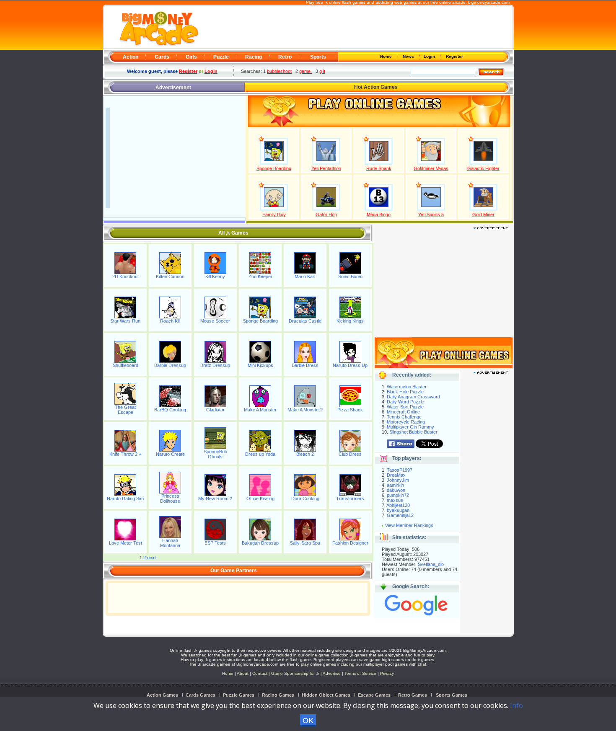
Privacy (387, 673)
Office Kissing (260, 498)
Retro (285, 57)
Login (429, 56)
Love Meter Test (125, 542)
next (151, 557)
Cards (162, 57)
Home (386, 56)
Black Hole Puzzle (405, 391)
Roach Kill (170, 320)
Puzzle (221, 57)
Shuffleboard (125, 365)
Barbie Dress (305, 365)
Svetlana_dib (431, 564)
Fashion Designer (350, 542)
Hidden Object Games (326, 694)
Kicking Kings (350, 320)
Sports (318, 57)
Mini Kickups (260, 365)
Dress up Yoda (260, 454)
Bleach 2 (305, 454)
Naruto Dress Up (350, 365)
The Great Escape (125, 410)
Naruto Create (170, 454)
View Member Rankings (409, 525)
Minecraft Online (403, 411)
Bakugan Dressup (260, 542)
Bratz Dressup (215, 365)
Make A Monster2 (305, 409)
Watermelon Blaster (407, 386)
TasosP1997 (399, 470)
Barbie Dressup (170, 365)
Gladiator (215, 409)
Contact (259, 673)
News (409, 56)
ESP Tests (215, 542)
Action (130, 57)
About (242, 673)
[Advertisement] (354, 27)
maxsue (395, 500)
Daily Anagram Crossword (413, 396)
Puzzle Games (238, 694)
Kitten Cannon (170, 276)
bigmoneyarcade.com (489, 2)
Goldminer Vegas (431, 168)
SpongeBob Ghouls (215, 454)
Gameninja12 (400, 515)
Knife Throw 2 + (125, 454)
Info (516, 705)
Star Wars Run (125, 320)
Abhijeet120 (398, 505)
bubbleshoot (279, 71)
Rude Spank (378, 168)
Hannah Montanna (170, 543)
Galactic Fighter (483, 168)
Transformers (350, 498)
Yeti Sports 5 (431, 214)
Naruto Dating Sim (125, 498)
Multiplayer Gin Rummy (410, 426)
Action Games (162, 694)
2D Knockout (125, 276)
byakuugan (398, 510)
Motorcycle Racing (406, 421)
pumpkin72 (398, 495)
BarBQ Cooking (170, 409)
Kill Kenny (215, 276)
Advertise (332, 673)
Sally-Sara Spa (305, 542)
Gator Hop (326, 214)
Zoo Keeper (260, 276)
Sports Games (451, 694)
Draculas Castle (305, 320)
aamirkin (395, 485)
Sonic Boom (350, 276)
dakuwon (396, 490)
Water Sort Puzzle (405, 406)
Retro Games (412, 694)
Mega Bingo (379, 214)
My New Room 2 (215, 498)
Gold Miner (483, 214)
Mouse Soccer (215, 320)
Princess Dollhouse (170, 498)
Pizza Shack (350, 409)
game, (305, 71)
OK (308, 720)
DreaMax (396, 475)
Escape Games (374, 694)
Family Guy (274, 214)
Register (454, 56)
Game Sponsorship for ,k (295, 673)
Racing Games (278, 694)
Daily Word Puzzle (405, 401)
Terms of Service (361, 673)
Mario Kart (305, 276)
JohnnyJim (398, 480)
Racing (253, 57)
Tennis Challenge (404, 416)
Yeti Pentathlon (326, 168)
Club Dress (350, 454)
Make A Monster (260, 409)
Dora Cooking (305, 498)
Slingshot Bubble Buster (413, 431)
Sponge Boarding (273, 168)
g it (322, 71)
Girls (191, 57)
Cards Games (200, 694)
